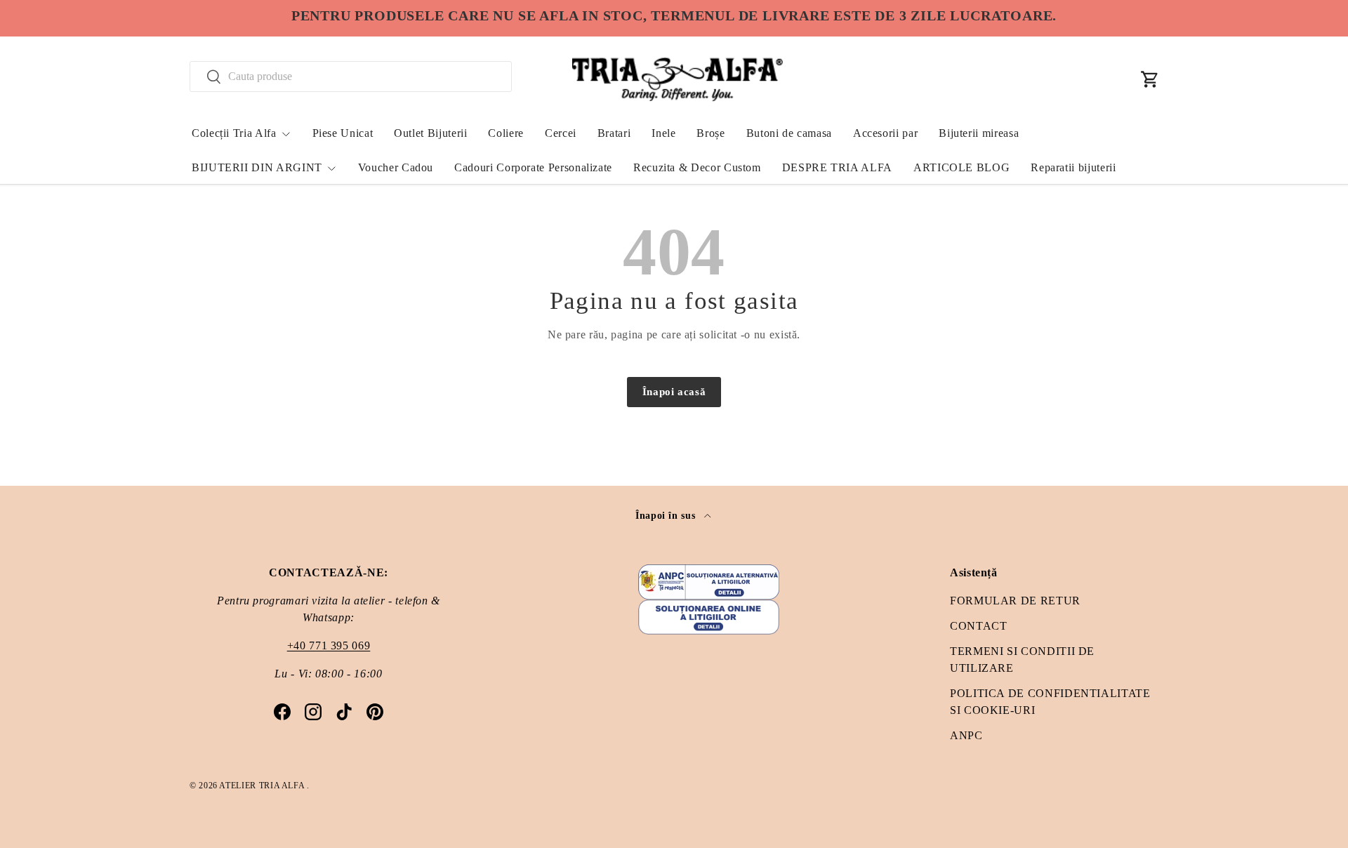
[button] (1150, 79)
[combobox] (350, 76)
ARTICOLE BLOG (961, 167)
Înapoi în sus (667, 515)
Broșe (710, 133)
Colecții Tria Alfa (234, 133)
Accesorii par (885, 133)
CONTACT (978, 626)
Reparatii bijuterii (1073, 167)
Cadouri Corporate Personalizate (533, 167)
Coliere (505, 133)
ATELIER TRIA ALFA (263, 785)
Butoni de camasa (789, 133)
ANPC (966, 735)
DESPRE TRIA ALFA (837, 167)
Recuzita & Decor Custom (697, 167)
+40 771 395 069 (329, 645)
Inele (663, 133)
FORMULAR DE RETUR (1015, 601)
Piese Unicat (343, 133)
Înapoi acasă (674, 391)
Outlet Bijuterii (430, 133)
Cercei (560, 133)
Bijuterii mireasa (979, 133)
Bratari (613, 133)
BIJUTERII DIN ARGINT (257, 167)
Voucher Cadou (395, 167)
